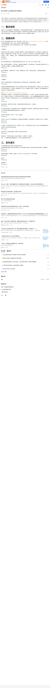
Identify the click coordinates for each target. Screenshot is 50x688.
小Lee (2, 217)
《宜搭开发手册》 (4, 292)
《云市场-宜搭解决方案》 (6, 289)
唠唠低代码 (3, 187)
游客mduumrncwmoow (5, 225)
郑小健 (2, 195)
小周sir (2, 180)
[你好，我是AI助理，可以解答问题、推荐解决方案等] (42, 4)
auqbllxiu (2, 247)
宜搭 (6, 167)
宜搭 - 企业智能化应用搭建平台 (7, 287)
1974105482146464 (4, 232)
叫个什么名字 (3, 210)
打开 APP (46, 1)
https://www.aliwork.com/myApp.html (37, 41)
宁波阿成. (2, 202)
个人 (48, 7)
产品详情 (47, 279)
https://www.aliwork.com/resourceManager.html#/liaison (15, 92)
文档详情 (42, 279)
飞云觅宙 (2, 239)
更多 (2, 295)
